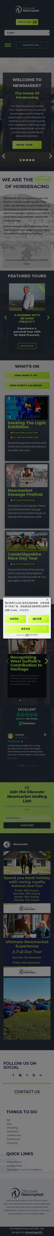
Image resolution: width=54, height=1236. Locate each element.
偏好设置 (37, 619)
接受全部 (25, 629)
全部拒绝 (14, 619)
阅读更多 (24, 610)
